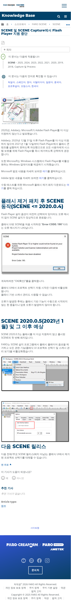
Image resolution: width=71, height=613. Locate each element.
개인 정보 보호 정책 (15, 587)
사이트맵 (35, 527)
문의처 (35, 570)
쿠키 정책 (34, 587)
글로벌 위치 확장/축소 (68, 23)
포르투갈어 (13, 86)
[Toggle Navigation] (64, 5)
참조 (3, 506)
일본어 (49, 82)
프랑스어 (25, 86)
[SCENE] (20, 123)
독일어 (11, 82)
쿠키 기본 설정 (49, 587)
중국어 (57, 82)
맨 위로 (5, 464)
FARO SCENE (39, 24)
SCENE (57, 24)
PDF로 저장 (3, 43)
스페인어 (21, 82)
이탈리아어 (38, 82)
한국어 (34, 86)
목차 (8, 49)
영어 (29, 82)
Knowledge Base (18, 15)
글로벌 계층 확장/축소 (2, 24)
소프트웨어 (20, 24)
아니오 (20, 478)
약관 (63, 587)
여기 (45, 171)
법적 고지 (36, 591)
